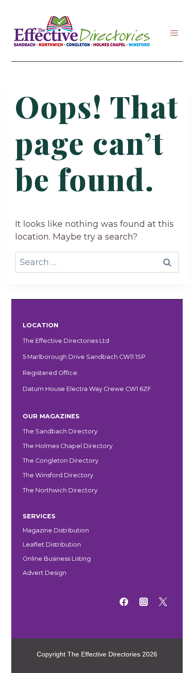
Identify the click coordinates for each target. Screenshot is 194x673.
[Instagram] (143, 601)
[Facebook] (123, 601)
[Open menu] (174, 32)
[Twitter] (162, 601)
